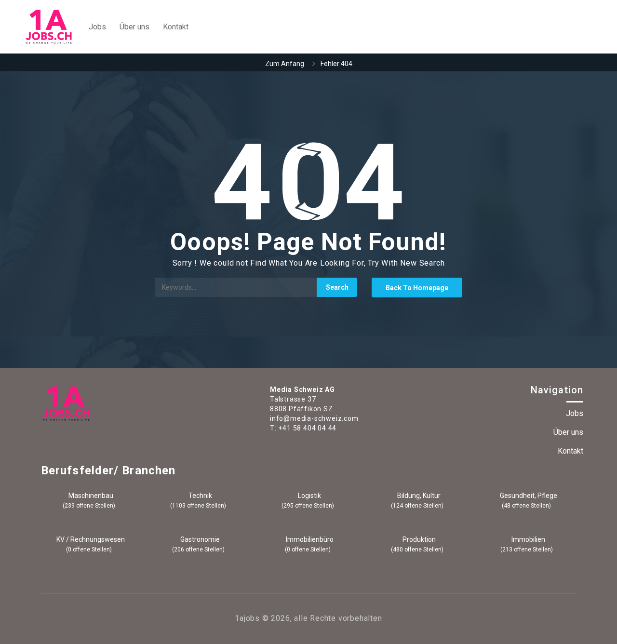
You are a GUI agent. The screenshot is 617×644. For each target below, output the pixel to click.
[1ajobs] (48, 26)
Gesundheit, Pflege (527, 495)
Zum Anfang (284, 63)
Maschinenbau (90, 495)
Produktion (418, 539)
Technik (199, 495)
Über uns (134, 26)
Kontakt (175, 26)
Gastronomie (199, 539)
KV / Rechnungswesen (90, 539)
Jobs (97, 26)
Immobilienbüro (309, 539)
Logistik (308, 495)
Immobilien (527, 539)
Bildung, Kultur (418, 495)
